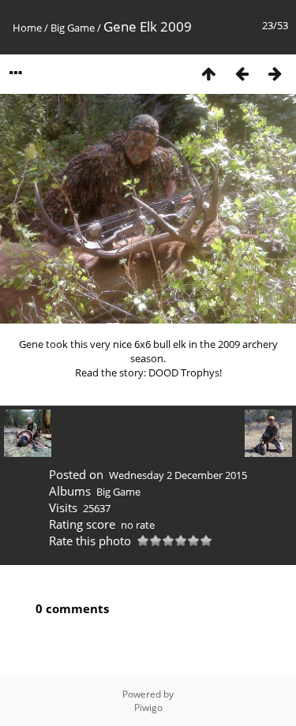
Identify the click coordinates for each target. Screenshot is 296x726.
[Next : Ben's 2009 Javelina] (274, 73)
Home (27, 28)
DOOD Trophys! (185, 372)
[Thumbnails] (208, 73)
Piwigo (148, 707)
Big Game (73, 28)
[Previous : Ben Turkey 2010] (241, 73)
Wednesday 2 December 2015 (178, 475)
